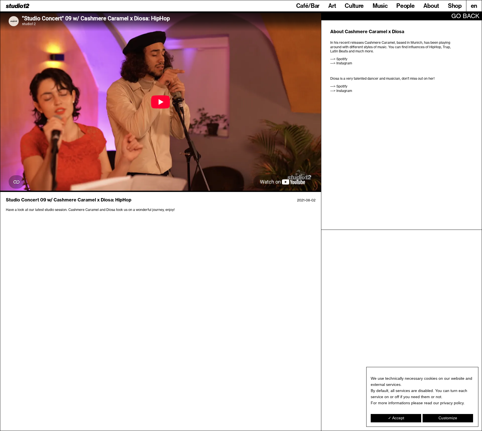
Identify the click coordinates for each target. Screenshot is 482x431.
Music (380, 5)
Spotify (341, 59)
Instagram (344, 63)
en (474, 5)
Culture (354, 5)
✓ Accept (396, 418)
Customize (447, 418)
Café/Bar (307, 5)
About (431, 5)
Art (332, 5)
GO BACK (465, 16)
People (405, 5)
